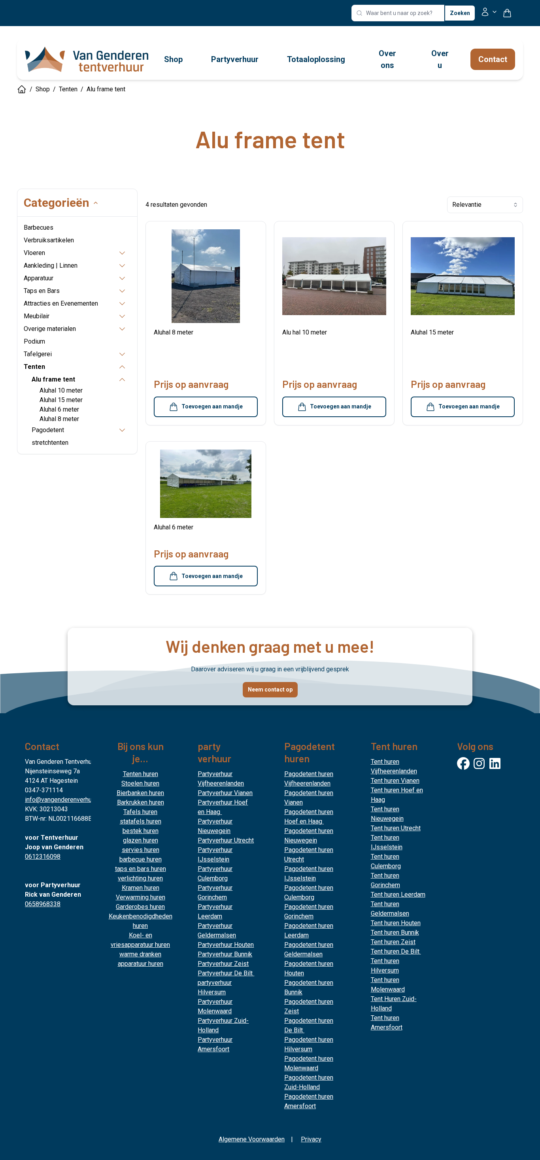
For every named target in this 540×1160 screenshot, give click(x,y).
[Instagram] (479, 763)
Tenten (68, 89)
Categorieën (56, 203)
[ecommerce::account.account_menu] (489, 13)
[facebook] (463, 763)
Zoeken (460, 13)
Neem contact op (270, 689)
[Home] (21, 89)
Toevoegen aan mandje (212, 406)
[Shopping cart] (510, 13)
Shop (43, 89)
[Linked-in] (495, 763)
